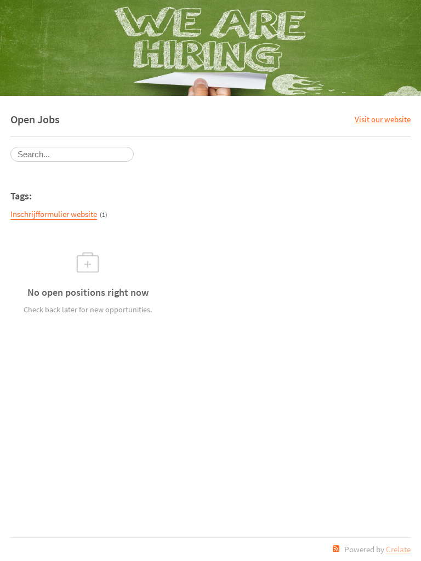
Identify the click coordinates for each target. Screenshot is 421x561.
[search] (72, 154)
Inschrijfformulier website (53, 214)
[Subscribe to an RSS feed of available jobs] (336, 549)
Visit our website (383, 119)
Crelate (398, 549)
